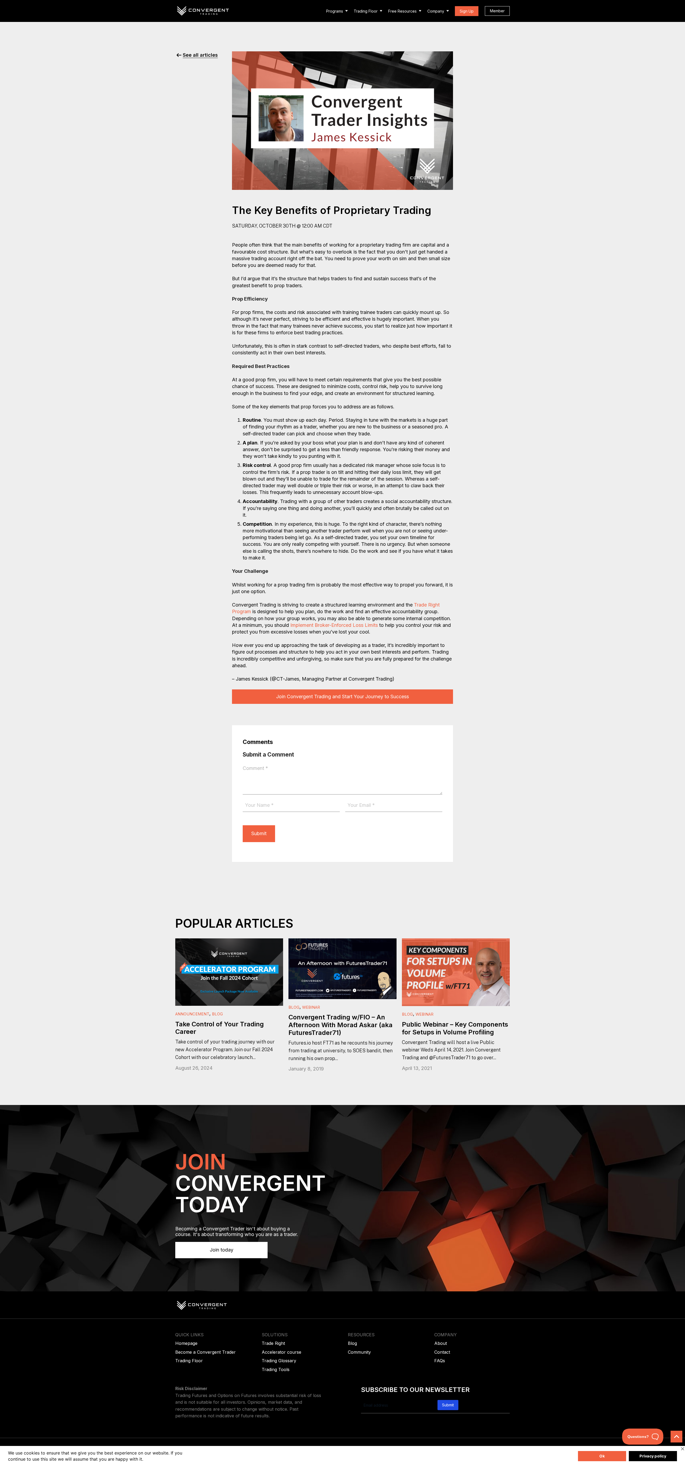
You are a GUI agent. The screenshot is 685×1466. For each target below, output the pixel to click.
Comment (255, 768)
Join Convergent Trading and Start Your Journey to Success (342, 696)
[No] (682, 1448)
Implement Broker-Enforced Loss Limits (334, 625)
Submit (259, 833)
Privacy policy (653, 1456)
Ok (602, 1456)
